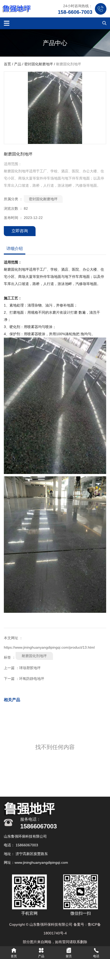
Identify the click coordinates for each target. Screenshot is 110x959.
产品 (17, 64)
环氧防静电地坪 (31, 679)
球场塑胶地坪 (30, 668)
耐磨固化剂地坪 (34, 656)
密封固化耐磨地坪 (38, 64)
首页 (8, 64)
